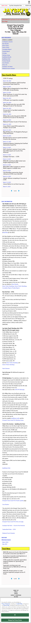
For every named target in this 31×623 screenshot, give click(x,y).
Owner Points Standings (21, 286)
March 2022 (5, 542)
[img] (15, 12)
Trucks (16, 593)
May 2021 (4, 544)
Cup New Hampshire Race (15, 5)
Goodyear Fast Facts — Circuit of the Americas (13, 525)
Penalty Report (6, 51)
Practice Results (6, 61)
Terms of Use (6, 605)
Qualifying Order (6, 59)
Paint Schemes (6, 368)
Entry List (4, 64)
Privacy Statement (6, 603)
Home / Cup (15, 590)
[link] (15, 12)
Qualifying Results (6, 57)
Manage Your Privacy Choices (15, 620)
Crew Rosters (5, 62)
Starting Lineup (6, 55)
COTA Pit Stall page (19, 389)
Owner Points (5, 47)
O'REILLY (16, 592)
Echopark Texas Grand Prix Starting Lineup (12, 420)
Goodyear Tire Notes (7, 66)
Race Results (5, 43)
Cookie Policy (19, 603)
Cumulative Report (6, 49)
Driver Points (5, 45)
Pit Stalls (4, 53)
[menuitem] (15, 590)
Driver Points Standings (8, 286)
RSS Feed (16, 596)
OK (15, 615)
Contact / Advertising (16, 595)
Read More (5, 232)
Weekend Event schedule (8, 68)
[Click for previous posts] (11, 191)
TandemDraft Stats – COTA (9, 529)
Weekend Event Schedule (8, 533)
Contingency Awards (7, 41)
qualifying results (15, 418)
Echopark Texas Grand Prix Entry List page (12, 521)
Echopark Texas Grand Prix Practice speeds (12, 500)
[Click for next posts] (18, 191)
